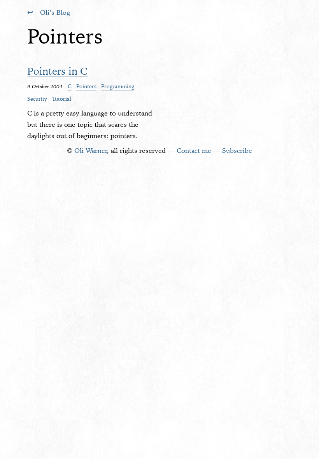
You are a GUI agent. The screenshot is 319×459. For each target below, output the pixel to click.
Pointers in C (57, 71)
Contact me (194, 150)
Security (37, 98)
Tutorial (61, 98)
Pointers (86, 86)
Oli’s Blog (55, 12)
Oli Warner (90, 150)
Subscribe (237, 150)
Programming (117, 86)
